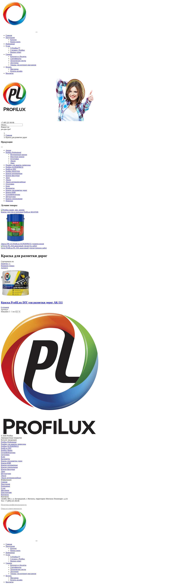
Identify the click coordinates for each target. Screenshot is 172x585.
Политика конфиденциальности (14, 505)
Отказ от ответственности (11, 509)
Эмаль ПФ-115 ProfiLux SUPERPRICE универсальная (22, 244)
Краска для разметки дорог (16, 190)
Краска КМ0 (11, 192)
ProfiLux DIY (11, 169)
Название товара (7, 266)
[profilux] (48, 120)
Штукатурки (11, 197)
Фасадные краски (17, 157)
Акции (8, 150)
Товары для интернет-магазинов (23, 65)
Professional (10, 44)
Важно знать (15, 42)
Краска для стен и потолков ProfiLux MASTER (19, 212)
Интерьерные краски (18, 155)
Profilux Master (6, 450)
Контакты (9, 73)
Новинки (9, 201)
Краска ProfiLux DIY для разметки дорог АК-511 (32, 302)
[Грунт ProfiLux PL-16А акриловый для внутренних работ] (19, 246)
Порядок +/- (5, 264)
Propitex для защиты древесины (18, 165)
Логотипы (14, 63)
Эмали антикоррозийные (16, 182)
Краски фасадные (13, 176)
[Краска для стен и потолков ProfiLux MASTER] (12, 210)
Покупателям (6, 492)
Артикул (4, 268)
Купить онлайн (16, 71)
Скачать (9, 54)
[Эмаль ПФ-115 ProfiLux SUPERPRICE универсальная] (15, 242)
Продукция (10, 38)
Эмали (13, 161)
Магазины (14, 69)
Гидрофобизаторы (13, 194)
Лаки (12, 163)
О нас (8, 46)
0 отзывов (5, 307)
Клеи (8, 186)
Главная (9, 35)
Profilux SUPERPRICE (14, 167)
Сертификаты (15, 59)
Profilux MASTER (13, 171)
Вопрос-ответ (15, 52)
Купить (8, 67)
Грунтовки (14, 159)
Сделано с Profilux (17, 50)
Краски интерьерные (14, 173)
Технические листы (18, 61)
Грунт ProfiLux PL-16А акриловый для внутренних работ (24, 248)
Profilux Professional (13, 152)
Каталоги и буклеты (18, 56)
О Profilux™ (15, 48)
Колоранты (10, 188)
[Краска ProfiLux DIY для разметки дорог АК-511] (15, 297)
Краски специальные (14, 199)
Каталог (13, 40)
